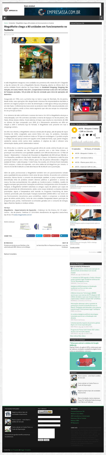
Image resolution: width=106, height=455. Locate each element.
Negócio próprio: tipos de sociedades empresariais (89, 392)
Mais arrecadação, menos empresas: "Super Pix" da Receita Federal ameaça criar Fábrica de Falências (89, 400)
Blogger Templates (25, 450)
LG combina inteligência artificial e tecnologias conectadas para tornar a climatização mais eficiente (84, 316)
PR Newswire (75, 423)
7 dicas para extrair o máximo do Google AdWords (84, 344)
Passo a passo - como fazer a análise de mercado (89, 377)
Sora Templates (14, 450)
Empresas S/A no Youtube (78, 418)
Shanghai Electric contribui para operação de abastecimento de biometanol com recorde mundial (85, 271)
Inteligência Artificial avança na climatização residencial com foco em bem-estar (84, 287)
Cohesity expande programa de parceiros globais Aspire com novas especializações (85, 324)
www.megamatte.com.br (23, 215)
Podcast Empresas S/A (77, 411)
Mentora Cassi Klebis (77, 414)
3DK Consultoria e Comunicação (80, 416)
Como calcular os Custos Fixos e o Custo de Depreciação (88, 384)
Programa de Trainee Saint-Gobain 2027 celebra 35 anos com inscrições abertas (85, 331)
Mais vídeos (82, 336)
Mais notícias (74, 336)
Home (6, 23)
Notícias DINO (75, 421)
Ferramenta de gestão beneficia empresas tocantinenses (17, 436)
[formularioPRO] (45, 413)
